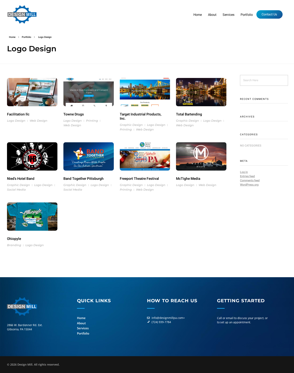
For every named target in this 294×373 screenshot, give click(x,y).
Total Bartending (189, 114)
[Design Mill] (22, 14)
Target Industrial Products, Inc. (140, 116)
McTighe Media (188, 178)
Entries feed (247, 176)
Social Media (16, 189)
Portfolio (26, 37)
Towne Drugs (73, 114)
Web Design (38, 120)
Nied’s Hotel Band (20, 178)
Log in (244, 172)
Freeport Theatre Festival (139, 178)
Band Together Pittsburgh (83, 178)
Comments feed (250, 180)
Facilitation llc (18, 114)
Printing (92, 120)
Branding (14, 245)
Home (12, 37)
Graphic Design (131, 125)
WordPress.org (249, 185)
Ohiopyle (14, 238)
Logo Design (16, 120)
